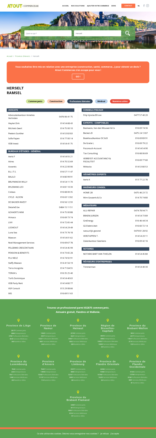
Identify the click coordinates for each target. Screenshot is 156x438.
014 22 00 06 (66, 166)
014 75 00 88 (66, 212)
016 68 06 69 (141, 153)
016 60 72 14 (141, 225)
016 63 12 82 (66, 197)
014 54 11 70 (66, 181)
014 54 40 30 (141, 266)
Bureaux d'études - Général (24, 151)
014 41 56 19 (66, 263)
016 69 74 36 (141, 128)
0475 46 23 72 (141, 192)
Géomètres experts (94, 174)
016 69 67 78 (66, 242)
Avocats (13, 110)
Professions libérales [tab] (80, 101)
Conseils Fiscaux (93, 110)
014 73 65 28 (66, 252)
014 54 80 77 (66, 283)
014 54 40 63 (66, 278)
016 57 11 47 (66, 171)
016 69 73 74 (66, 217)
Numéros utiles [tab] (120, 101)
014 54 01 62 (66, 237)
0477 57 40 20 (141, 115)
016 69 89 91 (141, 138)
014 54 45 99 (66, 247)
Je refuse (104, 433)
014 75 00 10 (66, 128)
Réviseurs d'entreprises (97, 262)
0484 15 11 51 (66, 207)
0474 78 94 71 (141, 210)
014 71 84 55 (66, 268)
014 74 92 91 (66, 258)
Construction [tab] (56, 101)
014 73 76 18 (66, 232)
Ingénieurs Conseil (94, 187)
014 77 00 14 (66, 138)
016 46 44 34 (141, 220)
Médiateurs (90, 205)
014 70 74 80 (141, 197)
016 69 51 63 (66, 293)
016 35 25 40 (66, 273)
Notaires (88, 249)
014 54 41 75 (66, 143)
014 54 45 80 (141, 253)
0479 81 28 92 (141, 230)
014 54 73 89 (141, 215)
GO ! (78, 76)
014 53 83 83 (66, 133)
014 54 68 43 (66, 123)
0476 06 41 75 (66, 116)
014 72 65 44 (66, 222)
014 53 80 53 (141, 166)
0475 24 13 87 (141, 133)
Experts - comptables (96, 123)
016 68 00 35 (66, 192)
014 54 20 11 (141, 236)
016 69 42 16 (141, 241)
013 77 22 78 (141, 179)
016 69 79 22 (141, 143)
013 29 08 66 (66, 288)
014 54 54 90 (141, 148)
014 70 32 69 (66, 161)
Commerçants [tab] (35, 101)
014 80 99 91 (66, 176)
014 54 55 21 (66, 156)
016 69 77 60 (141, 160)
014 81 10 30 (66, 187)
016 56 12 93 (66, 202)
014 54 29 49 (66, 227)
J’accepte (115, 433)
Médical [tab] (101, 101)
